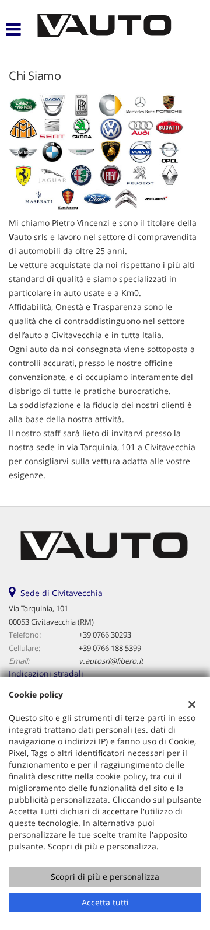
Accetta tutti (105, 902)
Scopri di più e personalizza (105, 876)
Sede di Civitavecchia (61, 592)
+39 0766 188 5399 (110, 648)
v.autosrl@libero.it (111, 661)
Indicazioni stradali (46, 673)
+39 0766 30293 (105, 634)
